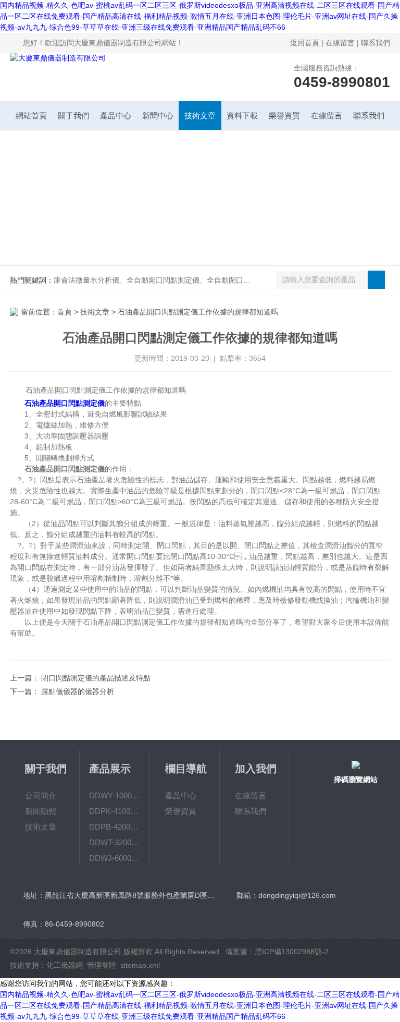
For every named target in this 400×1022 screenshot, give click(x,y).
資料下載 (242, 115)
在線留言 (340, 43)
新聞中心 (157, 115)
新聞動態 (40, 811)
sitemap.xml (140, 965)
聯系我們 (375, 43)
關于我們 (73, 115)
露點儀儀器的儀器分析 (77, 691)
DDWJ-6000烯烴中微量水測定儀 (114, 858)
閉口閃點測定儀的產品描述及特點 (96, 678)
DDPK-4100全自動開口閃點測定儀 (114, 811)
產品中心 (115, 115)
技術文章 (200, 115)
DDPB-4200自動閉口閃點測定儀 (114, 826)
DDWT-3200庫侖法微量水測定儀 (114, 842)
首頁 (64, 312)
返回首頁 (304, 43)
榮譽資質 (284, 115)
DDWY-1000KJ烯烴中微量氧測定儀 (114, 795)
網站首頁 (31, 115)
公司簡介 (40, 795)
